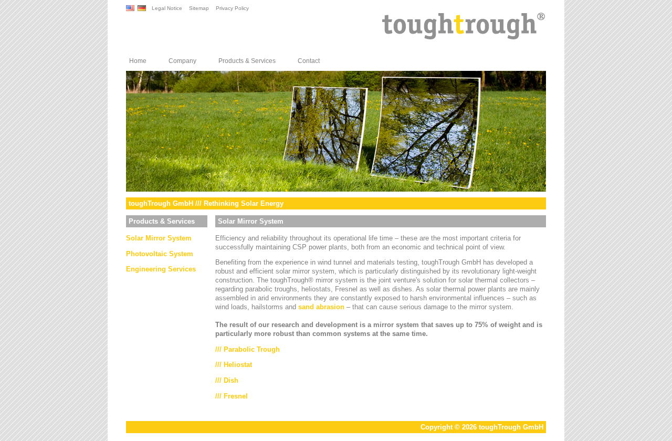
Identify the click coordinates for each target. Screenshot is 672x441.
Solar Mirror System (159, 238)
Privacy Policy (232, 8)
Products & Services (247, 61)
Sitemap (199, 8)
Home (137, 61)
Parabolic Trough (252, 349)
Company (182, 61)
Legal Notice (167, 8)
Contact (309, 61)
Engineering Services (161, 269)
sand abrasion (321, 307)
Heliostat (238, 365)
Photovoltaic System (159, 254)
